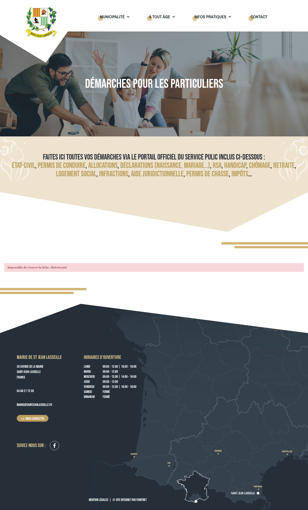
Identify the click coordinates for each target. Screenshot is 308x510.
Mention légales (98, 500)
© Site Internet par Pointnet (130, 500)
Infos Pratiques (210, 17)
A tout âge (159, 17)
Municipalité (112, 17)
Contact (259, 17)
